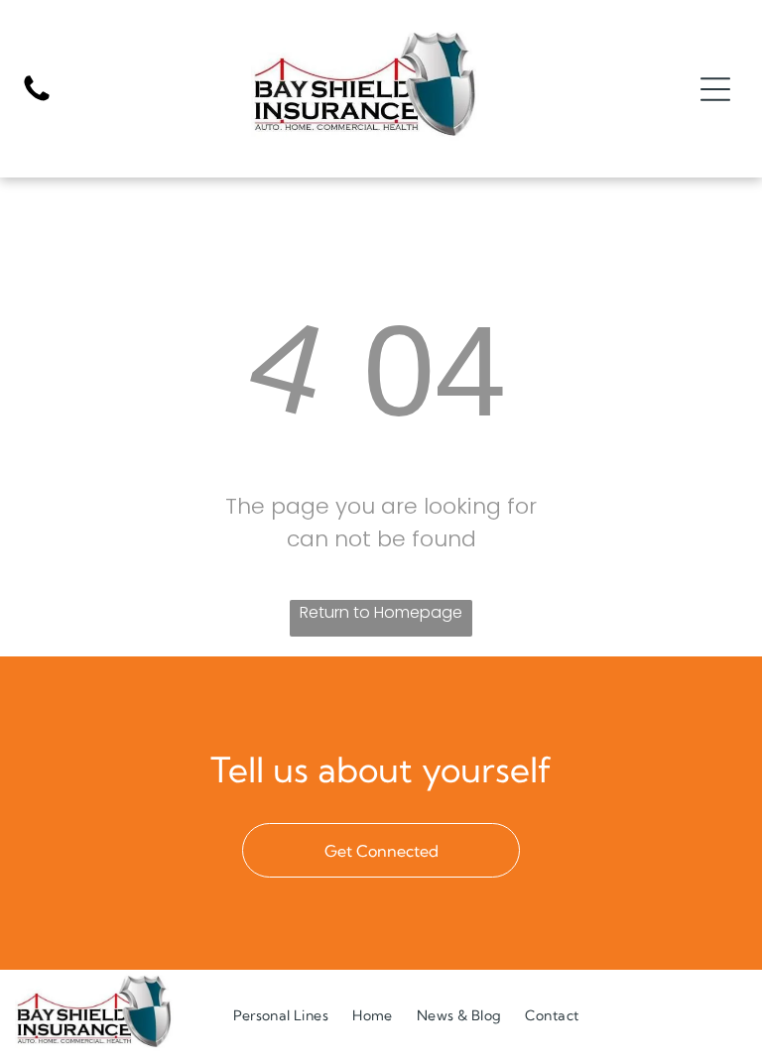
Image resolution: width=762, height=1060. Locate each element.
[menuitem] (280, 1014)
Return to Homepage (381, 612)
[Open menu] (715, 89)
